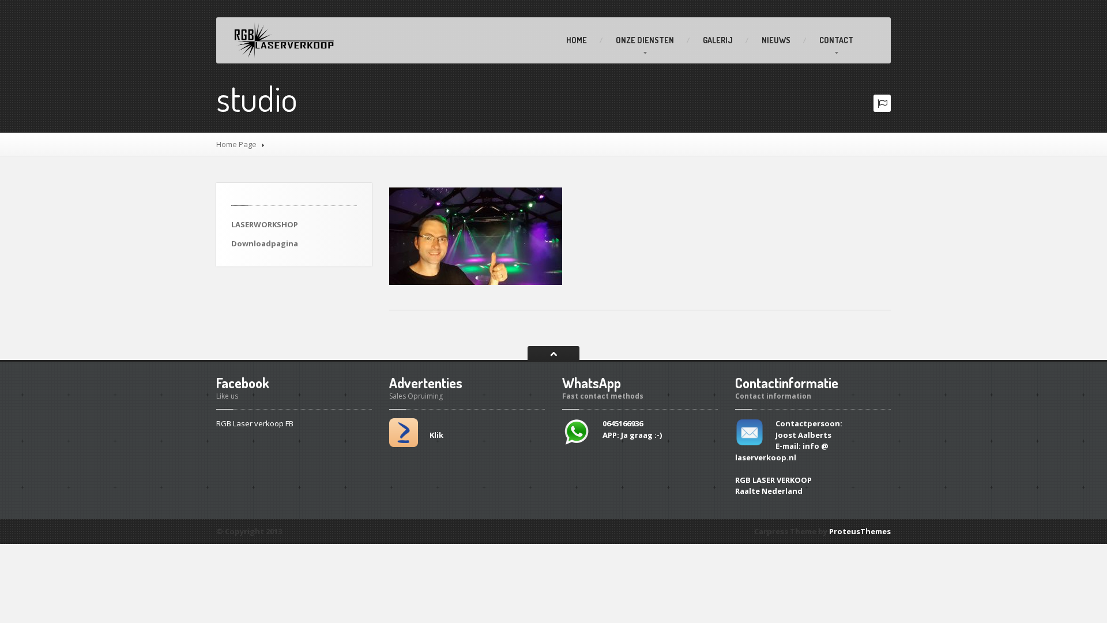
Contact (836, 40)
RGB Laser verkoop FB (254, 423)
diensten (645, 40)
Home (576, 40)
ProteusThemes (860, 531)
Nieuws (776, 40)
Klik (436, 435)
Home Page (236, 144)
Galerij (718, 40)
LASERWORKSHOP (264, 224)
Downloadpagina (264, 243)
